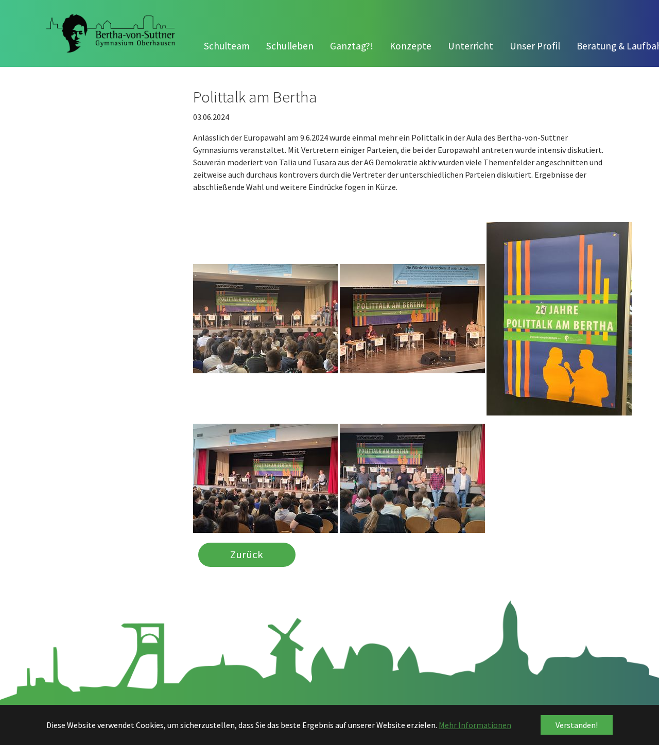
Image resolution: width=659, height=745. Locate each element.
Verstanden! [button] (577, 725)
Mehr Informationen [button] (475, 725)
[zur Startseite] (110, 33)
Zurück (246, 554)
